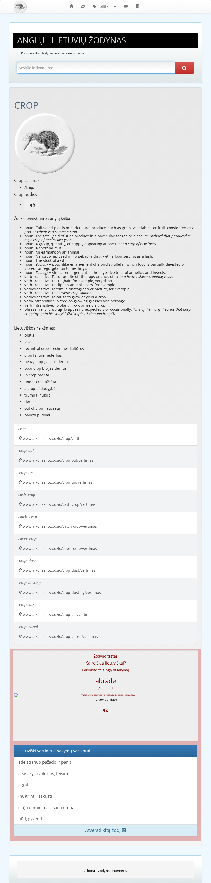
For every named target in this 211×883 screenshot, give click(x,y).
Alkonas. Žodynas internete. (105, 870)
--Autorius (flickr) (105, 699)
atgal (23, 785)
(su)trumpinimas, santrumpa (46, 807)
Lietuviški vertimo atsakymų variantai (54, 751)
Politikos (104, 6)
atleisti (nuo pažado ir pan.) (44, 762)
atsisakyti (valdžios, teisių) (43, 773)
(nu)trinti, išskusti (35, 796)
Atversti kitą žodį (103, 830)
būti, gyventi (30, 818)
